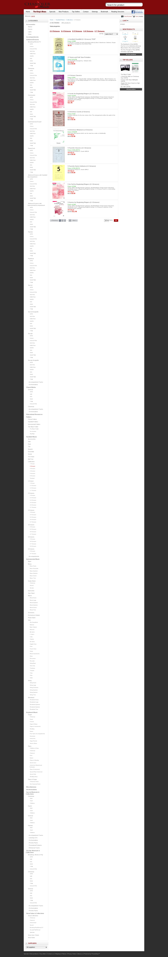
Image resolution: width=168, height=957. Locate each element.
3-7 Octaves (33, 522)
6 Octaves (32, 475)
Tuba (31, 673)
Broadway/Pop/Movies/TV (36, 927)
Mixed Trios (33, 610)
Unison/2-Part (33, 48)
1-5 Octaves (33, 488)
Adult (31, 798)
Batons (30, 26)
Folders (28, 417)
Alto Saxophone (34, 622)
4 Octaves (32, 471)
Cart (125, 21)
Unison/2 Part (33, 212)
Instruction (31, 590)
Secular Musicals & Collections (33, 851)
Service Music (33, 743)
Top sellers (128, 60)
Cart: (137, 16)
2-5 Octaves (33, 502)
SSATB (31, 56)
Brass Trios (33, 578)
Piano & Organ (32, 779)
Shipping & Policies (60, 954)
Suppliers (32, 943)
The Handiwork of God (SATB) (129, 44)
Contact (86, 12)
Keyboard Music (32, 712)
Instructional (33, 922)
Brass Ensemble (34, 568)
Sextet (30, 454)
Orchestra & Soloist (34, 615)
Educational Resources (34, 414)
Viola (31, 675)
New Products (64, 12)
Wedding (32, 729)
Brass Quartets (34, 571)
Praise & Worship (34, 760)
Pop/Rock (31, 258)
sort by (101, 33)
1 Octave (32, 463)
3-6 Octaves (33, 519)
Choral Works (31, 387)
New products (129, 29)
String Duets (33, 682)
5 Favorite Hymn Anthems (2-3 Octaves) (82, 166)
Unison (31, 46)
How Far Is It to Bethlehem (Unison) (131, 46)
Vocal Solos (31, 937)
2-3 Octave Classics (75, 75)
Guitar (31, 651)
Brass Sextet (33, 575)
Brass (30, 564)
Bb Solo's (32, 632)
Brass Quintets (34, 573)
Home (28, 12)
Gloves (30, 29)
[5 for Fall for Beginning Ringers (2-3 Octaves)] (59, 191)
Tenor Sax (32, 665)
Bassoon (32, 629)
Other (29, 34)
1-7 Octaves (33, 490)
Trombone (32, 668)
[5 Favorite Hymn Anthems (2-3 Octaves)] (59, 173)
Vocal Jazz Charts (33, 935)
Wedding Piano (34, 776)
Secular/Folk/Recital (35, 930)
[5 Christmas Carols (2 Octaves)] (59, 118)
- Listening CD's (33, 837)
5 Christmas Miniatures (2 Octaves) (80, 130)
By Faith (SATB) (125, 86)
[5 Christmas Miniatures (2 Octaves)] (59, 136)
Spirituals (32, 932)
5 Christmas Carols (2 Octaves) (79, 112)
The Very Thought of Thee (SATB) (130, 49)
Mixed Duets (33, 597)
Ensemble (31, 451)
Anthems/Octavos (32, 39)
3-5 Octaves (33, 517)
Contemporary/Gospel (34, 121)
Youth (31, 800)
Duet (29, 444)
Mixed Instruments (34, 653)
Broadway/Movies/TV (34, 42)
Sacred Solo (33, 774)
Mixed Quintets (34, 605)
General (30, 389)
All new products (131, 54)
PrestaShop (95, 954)
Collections (31, 461)
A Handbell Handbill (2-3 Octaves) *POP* (82, 39)
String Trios (33, 694)
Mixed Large (33, 600)
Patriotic (30, 232)
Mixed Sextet (33, 607)
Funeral (32, 721)
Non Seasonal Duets (35, 784)
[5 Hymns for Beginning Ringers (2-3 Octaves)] (59, 209)
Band (29, 561)
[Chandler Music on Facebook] (137, 13)
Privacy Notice (72, 954)
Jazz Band (31, 593)
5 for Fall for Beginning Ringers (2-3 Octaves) (83, 184)
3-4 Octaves (33, 514)
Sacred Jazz (33, 762)
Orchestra (31, 612)
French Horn (33, 649)
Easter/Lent (31, 148)
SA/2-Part (32, 51)
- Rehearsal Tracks (34, 848)
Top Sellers (76, 12)
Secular (30, 333)
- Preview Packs (33, 843)
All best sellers (131, 89)
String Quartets (34, 690)
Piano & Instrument (35, 769)
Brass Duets (33, 566)
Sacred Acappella (33, 312)
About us (80, 954)
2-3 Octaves (33, 497)
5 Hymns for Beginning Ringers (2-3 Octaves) (83, 202)
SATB (31, 44)
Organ (30, 714)
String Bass (33, 663)
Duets (31, 719)
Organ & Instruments (35, 726)
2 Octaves (32, 466)
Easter (31, 731)
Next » (75, 220)
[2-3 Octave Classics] (59, 82)
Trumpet (32, 670)
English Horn (33, 644)
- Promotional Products (35, 845)
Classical (32, 753)
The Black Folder (33, 426)
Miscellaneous (31, 787)
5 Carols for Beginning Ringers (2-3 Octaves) (83, 94)
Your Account (128, 16)
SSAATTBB (33, 63)
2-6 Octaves (33, 505)
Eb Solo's (32, 641)
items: (111, 220)
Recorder (32, 661)
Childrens (32, 803)
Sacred (30, 285)
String (29, 680)
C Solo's (32, 634)
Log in (33, 16)
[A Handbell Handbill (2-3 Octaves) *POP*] (59, 46)
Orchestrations (31, 789)
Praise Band (31, 617)
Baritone (32, 624)
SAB (31, 394)
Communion (31, 95)
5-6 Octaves (33, 541)
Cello (31, 636)
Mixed (30, 595)
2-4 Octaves (33, 500)
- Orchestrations (33, 384)
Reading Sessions (117, 12)
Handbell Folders (33, 421)
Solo (29, 441)
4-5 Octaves (33, 529)
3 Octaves (32, 468)
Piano (29, 746)
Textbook (32, 478)
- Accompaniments (33, 556)
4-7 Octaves (33, 534)
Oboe (31, 656)
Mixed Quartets (34, 602)
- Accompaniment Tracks (35, 382)
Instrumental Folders (34, 424)
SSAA (31, 61)
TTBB (31, 65)
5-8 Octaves (33, 546)
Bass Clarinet (33, 627)
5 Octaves (32, 473)
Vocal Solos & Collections (35, 913)
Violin (31, 677)
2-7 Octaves (33, 507)
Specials (52, 12)
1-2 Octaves (33, 485)
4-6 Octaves (33, 531)
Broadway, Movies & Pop (35, 854)
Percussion (33, 658)
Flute (31, 646)
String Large (33, 685)
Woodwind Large (34, 702)
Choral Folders (32, 419)
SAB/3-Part (33, 53)
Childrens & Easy (34, 748)
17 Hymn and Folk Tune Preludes (79, 57)
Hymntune (32, 736)
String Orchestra (34, 687)
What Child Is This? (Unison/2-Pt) (130, 47)
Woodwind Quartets (35, 704)
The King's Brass (39, 12)
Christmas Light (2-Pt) (127, 51)
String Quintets (34, 692)
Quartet (30, 449)
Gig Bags (32, 433)
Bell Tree (30, 459)
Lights (30, 31)
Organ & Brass (33, 724)
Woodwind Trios (34, 709)
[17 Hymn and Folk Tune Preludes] (59, 64)
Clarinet (32, 639)
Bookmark (104, 12)
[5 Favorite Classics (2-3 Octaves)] (59, 155)
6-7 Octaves (33, 553)
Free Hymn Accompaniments (37, 733)
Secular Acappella (33, 360)
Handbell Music (31, 437)
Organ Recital (33, 741)
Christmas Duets (34, 781)
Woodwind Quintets (35, 707)
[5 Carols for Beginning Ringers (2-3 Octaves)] (59, 100)
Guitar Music (32, 581)
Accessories (30, 24)
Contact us (50, 954)
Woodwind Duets (34, 699)
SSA (31, 58)
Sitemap (95, 12)
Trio (29, 446)
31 (70, 220)
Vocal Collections (33, 915)
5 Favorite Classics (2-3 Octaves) (79, 148)
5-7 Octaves (33, 544)
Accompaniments (32, 37)
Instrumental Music (33, 559)
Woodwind (31, 697)
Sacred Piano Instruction (36, 771)
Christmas (31, 68)
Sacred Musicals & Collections (32, 793)
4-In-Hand (31, 456)
